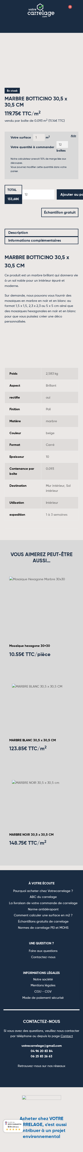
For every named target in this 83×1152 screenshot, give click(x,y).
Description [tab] (18, 232)
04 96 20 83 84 (42, 1051)
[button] (14, 10)
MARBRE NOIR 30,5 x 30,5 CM (31, 834)
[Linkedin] (58, 1076)
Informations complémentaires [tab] (34, 240)
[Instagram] (36, 1076)
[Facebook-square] (25, 1076)
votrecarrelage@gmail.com (41, 1046)
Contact (67, 1036)
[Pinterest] (47, 1076)
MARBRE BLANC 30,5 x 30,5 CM (32, 740)
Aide (73, 135)
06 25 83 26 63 (41, 1056)
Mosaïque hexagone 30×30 (29, 646)
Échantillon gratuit (60, 212)
